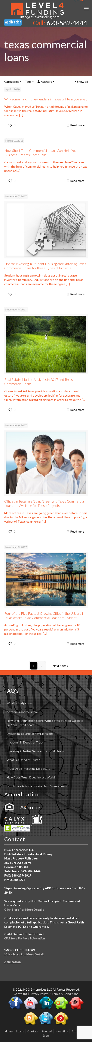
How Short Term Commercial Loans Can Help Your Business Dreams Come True (41, 152)
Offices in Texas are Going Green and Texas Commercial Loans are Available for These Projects (44, 503)
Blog (46, 1035)
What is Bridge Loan (20, 703)
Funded (47, 1031)
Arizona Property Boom (22, 712)
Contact (33, 1031)
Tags (28, 81)
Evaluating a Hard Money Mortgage (30, 733)
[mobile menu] (86, 8)
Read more (77, 125)
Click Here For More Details (24, 909)
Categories (11, 81)
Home (9, 1031)
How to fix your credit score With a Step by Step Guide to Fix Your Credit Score (45, 723)
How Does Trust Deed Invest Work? (31, 777)
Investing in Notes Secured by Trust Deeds (36, 751)
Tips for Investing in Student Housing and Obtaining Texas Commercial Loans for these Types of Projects (45, 266)
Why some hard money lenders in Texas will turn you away (45, 99)
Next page (60, 666)
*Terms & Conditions (64, 994)
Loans (20, 1031)
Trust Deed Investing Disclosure (28, 768)
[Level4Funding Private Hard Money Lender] (37, 8)
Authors (46, 81)
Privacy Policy (39, 994)
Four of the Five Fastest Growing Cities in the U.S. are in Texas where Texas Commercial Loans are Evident (44, 615)
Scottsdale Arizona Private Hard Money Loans (37, 786)
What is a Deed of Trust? (23, 760)
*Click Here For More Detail (24, 954)
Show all (82, 81)
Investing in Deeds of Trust (25, 742)
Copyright (20, 994)
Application (12, 962)
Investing (61, 1031)
